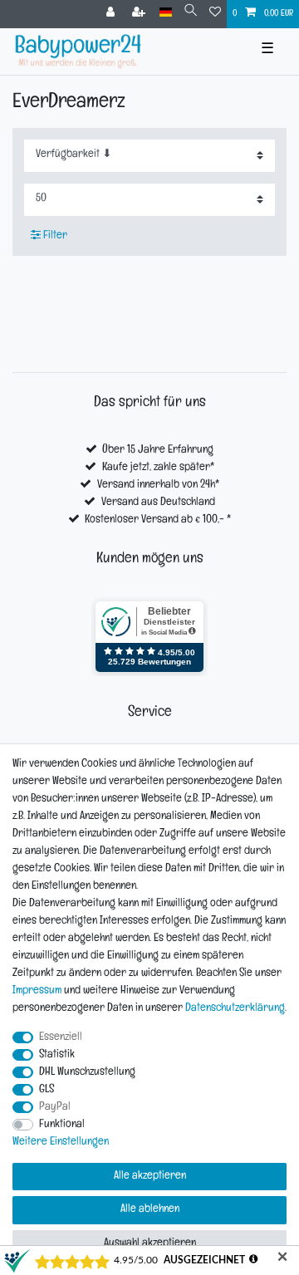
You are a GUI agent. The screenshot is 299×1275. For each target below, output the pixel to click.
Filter (54, 236)
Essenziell (60, 1038)
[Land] (166, 13)
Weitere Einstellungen (60, 1142)
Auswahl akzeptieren (150, 1244)
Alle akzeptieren (150, 1176)
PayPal (55, 1107)
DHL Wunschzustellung (87, 1072)
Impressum (36, 991)
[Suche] (190, 13)
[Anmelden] (112, 14)
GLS (46, 1090)
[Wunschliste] (215, 14)
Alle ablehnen (149, 1210)
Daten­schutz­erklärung (235, 1009)
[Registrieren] (140, 14)
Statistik (57, 1055)
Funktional (62, 1125)
